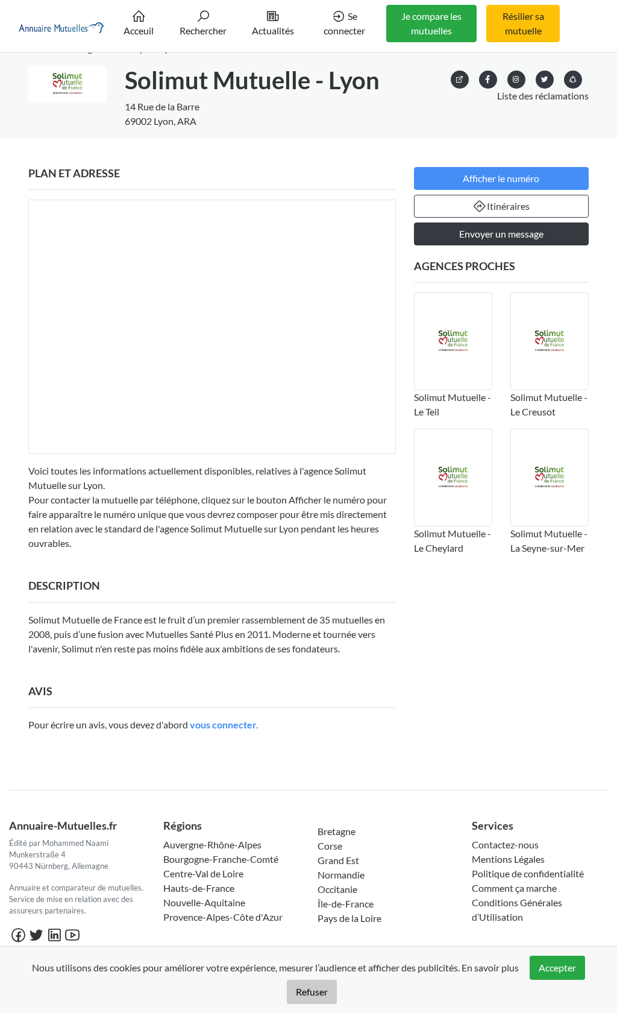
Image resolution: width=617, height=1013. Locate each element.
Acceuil (139, 30)
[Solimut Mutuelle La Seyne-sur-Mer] (549, 477)
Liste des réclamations (543, 95)
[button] (573, 77)
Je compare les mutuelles (431, 23)
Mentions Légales (508, 859)
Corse (330, 845)
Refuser (312, 991)
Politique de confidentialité (528, 873)
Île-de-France (346, 903)
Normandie (341, 874)
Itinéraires (508, 206)
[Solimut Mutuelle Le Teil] (453, 341)
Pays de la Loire (349, 918)
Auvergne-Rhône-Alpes (212, 844)
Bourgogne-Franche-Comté (220, 859)
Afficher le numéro (501, 178)
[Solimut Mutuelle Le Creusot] (549, 341)
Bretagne (336, 831)
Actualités (273, 30)
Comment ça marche (514, 888)
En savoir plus (490, 967)
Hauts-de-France (198, 888)
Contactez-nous (505, 844)
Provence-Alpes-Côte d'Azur (223, 917)
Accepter (557, 967)
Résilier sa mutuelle (523, 23)
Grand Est (338, 860)
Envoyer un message (501, 233)
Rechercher (203, 30)
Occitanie (337, 889)
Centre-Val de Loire (203, 873)
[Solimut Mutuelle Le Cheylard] (453, 477)
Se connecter (344, 23)
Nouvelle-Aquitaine (204, 902)
